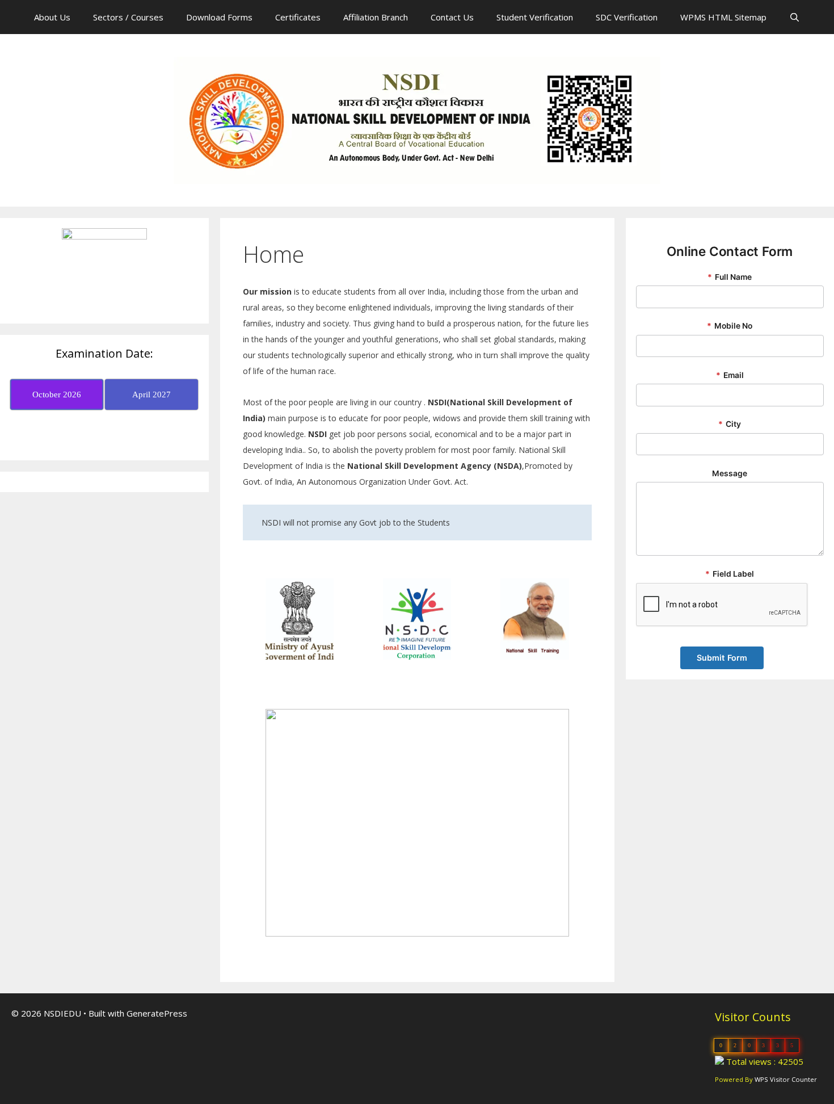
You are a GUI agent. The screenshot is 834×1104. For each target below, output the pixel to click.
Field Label (729, 573)
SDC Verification (627, 17)
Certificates (298, 17)
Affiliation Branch (375, 17)
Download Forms (219, 17)
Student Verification (534, 17)
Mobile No (729, 325)
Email (730, 375)
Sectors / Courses (128, 17)
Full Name (729, 277)
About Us (52, 17)
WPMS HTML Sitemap (723, 17)
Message (729, 473)
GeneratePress (157, 1013)
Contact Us (452, 17)
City (729, 424)
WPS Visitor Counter (786, 1079)
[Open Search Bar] (794, 17)
